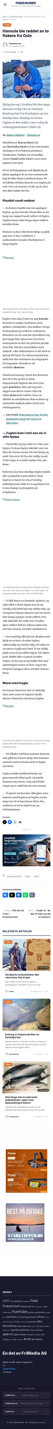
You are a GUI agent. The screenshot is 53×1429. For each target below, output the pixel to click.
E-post (32, 895)
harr (4, 1317)
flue (45, 1306)
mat (28, 1326)
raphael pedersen (20, 1330)
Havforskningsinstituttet (26, 1317)
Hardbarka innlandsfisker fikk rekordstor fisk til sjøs (22, 976)
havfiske (11, 1316)
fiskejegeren (38, 1307)
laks (39, 1321)
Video (14, 1339)
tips (38, 1335)
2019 (11, 1301)
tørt (10, 1340)
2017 (6, 1301)
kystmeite (32, 1322)
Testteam (7, 1372)
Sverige (30, 1335)
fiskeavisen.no (27, 1306)
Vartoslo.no (33, 135)
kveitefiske (24, 1322)
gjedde (31, 1312)
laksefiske (10, 1326)
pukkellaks (6, 1330)
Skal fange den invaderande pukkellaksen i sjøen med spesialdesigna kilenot (21, 1100)
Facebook (5, 895)
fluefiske (19, 1311)
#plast (36, 876)
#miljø (27, 876)
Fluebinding (7, 1312)
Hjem (5, 17)
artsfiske (18, 1301)
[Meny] (5, 4)
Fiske (7, 25)
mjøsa (33, 1326)
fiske (34, 1301)
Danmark (25, 1301)
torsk (43, 1335)
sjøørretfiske (20, 1334)
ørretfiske (37, 1339)
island (47, 1317)
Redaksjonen (15, 43)
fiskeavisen (11, 1306)
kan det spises (8, 1322)
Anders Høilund (15, 135)
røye (32, 1330)
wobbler (20, 1340)
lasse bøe (21, 1326)
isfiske (41, 1316)
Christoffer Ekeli (15, 17)
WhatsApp (25, 895)
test (35, 1335)
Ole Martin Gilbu (42, 1326)
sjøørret (8, 1334)
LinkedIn (19, 895)
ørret (27, 1339)
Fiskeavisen (19, 1422)
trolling (5, 1339)
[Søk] (47, 4)
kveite (16, 1322)
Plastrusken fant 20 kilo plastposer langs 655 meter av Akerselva (27, 418)
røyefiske (39, 1330)
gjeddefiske (40, 1312)
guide (48, 1312)
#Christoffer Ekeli (14, 876)
